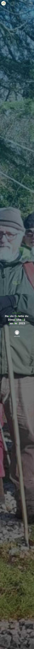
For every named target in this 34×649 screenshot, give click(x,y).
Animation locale (16, 313)
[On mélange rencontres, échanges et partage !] (7, 3)
